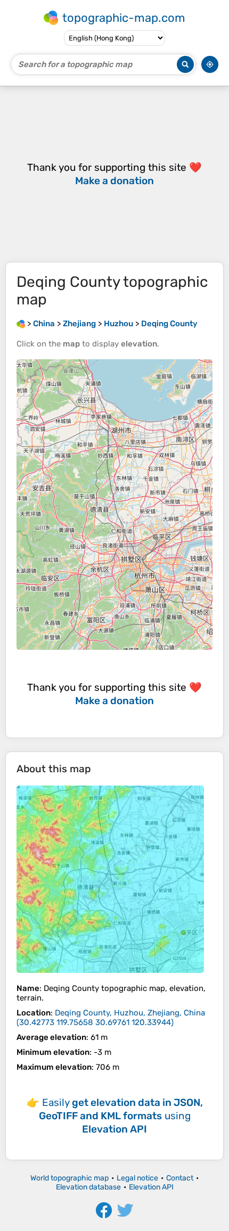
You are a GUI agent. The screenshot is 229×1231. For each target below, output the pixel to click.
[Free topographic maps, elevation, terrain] (21, 323)
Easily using (121, 1115)
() (111, 1017)
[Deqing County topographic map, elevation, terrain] (110, 879)
